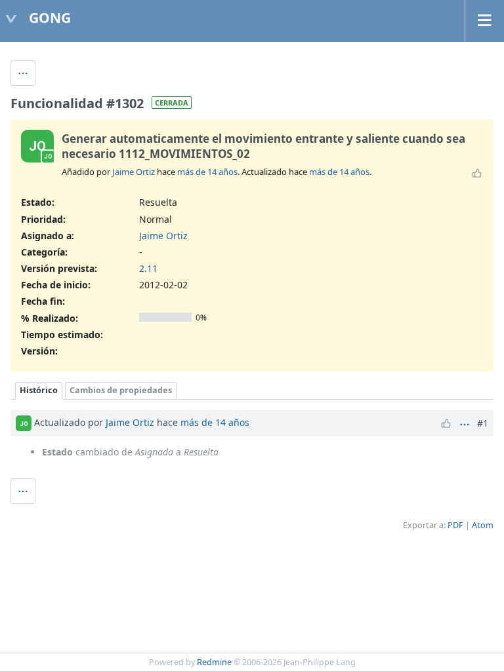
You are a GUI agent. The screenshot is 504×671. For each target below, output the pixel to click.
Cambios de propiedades (121, 390)
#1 (482, 423)
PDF (455, 525)
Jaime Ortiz (133, 172)
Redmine (214, 662)
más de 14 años (207, 172)
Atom (483, 525)
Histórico (39, 390)
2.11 (148, 268)
